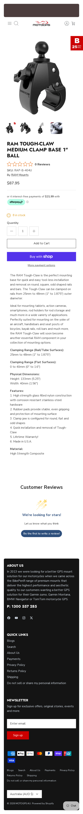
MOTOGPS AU (23, 803)
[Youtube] (16, 618)
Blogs (11, 641)
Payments (13, 659)
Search (11, 647)
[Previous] (9, 10)
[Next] (74, 10)
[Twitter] (31, 618)
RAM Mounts (20, 175)
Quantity (13, 223)
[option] (41, 77)
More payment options (41, 265)
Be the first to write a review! (41, 533)
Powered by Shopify (43, 803)
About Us (13, 653)
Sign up (18, 735)
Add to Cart (42, 243)
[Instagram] (24, 618)
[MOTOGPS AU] (41, 23)
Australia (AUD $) (21, 794)
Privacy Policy (16, 665)
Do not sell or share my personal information (36, 683)
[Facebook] (9, 618)
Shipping (12, 677)
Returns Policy (16, 671)
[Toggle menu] (9, 23)
